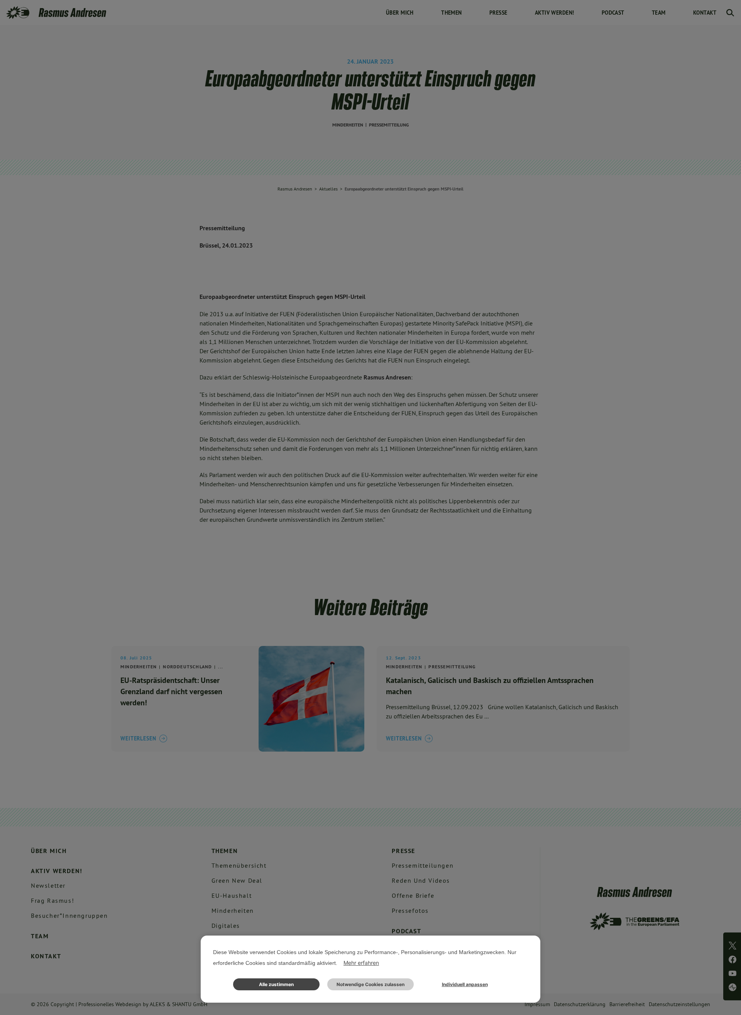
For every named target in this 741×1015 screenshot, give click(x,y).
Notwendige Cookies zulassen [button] (370, 984)
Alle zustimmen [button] (276, 984)
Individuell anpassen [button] (465, 984)
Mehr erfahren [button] (361, 962)
